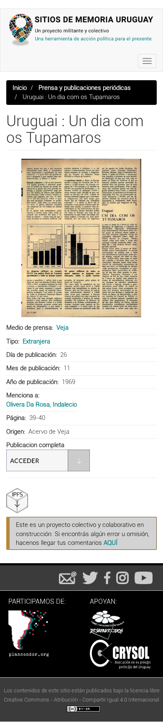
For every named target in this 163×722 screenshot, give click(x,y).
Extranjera (36, 341)
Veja (62, 327)
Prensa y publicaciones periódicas (84, 88)
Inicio (20, 88)
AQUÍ (110, 543)
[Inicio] (81, 29)
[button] (81, 238)
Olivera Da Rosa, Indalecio (41, 404)
